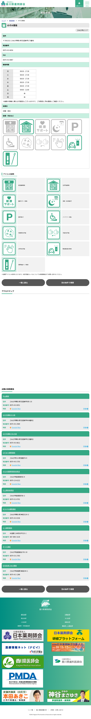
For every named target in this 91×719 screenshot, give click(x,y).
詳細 (84, 409)
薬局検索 (12, 20)
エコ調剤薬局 (7, 528)
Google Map (16, 409)
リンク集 (30, 710)
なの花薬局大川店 (9, 415)
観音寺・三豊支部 (67, 626)
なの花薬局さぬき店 (10, 434)
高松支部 (23, 614)
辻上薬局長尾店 (8, 490)
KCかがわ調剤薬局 (9, 509)
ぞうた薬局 (7, 547)
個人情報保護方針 (41, 710)
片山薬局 (6, 396)
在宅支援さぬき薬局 (10, 566)
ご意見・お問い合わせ (56, 710)
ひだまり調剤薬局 (9, 453)
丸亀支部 (67, 614)
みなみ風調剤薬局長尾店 (11, 471)
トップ (4, 20)
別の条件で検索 (67, 282)
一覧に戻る (23, 282)
